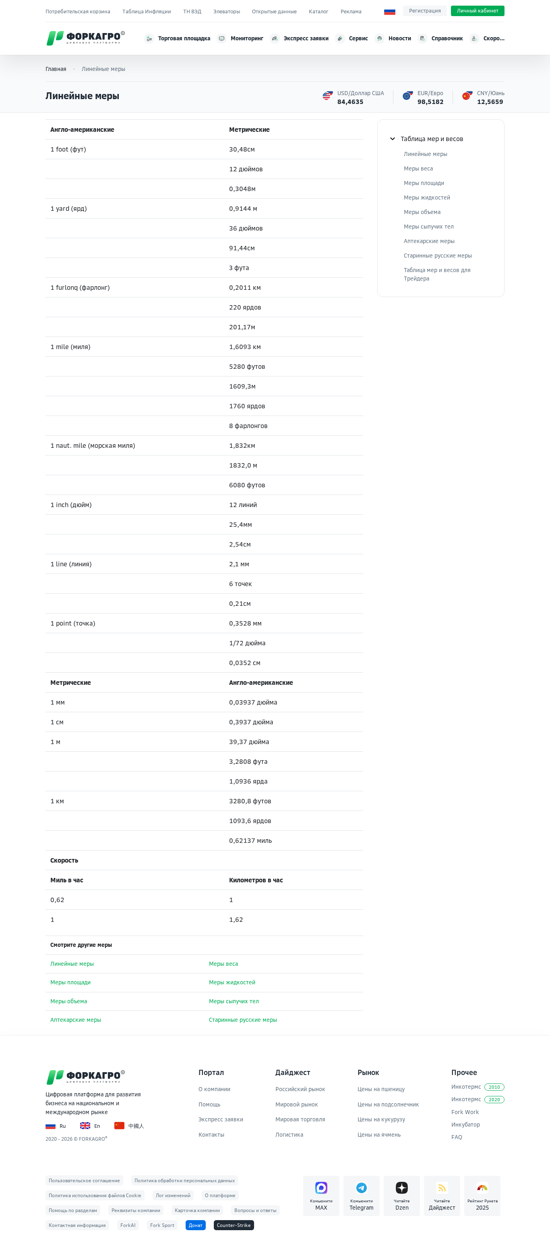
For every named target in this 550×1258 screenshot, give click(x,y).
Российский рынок (300, 1088)
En (97, 1126)
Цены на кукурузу (381, 1119)
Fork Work (465, 1111)
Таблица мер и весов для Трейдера (437, 274)
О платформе (220, 1195)
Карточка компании (197, 1210)
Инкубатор (465, 1124)
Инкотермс (475, 1086)
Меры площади (70, 982)
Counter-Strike (234, 1225)
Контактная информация (77, 1225)
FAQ (456, 1136)
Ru (63, 1126)
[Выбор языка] (389, 11)
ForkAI (128, 1225)
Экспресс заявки (220, 1119)
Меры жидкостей (232, 982)
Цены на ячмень (379, 1134)
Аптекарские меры (75, 1019)
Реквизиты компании (136, 1210)
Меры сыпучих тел (234, 1001)
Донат (196, 1225)
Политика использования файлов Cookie (95, 1195)
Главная (55, 68)
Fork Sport (162, 1225)
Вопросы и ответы (255, 1210)
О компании (214, 1088)
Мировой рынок (296, 1104)
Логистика (289, 1134)
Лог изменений (173, 1195)
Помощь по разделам (73, 1210)
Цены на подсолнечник (388, 1104)
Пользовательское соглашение (84, 1180)
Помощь (209, 1104)
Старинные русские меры (243, 1019)
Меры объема (68, 1001)
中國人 (136, 1126)
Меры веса (223, 963)
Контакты (211, 1134)
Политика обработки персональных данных (184, 1180)
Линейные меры (72, 963)
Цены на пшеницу (381, 1088)
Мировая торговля (300, 1119)
